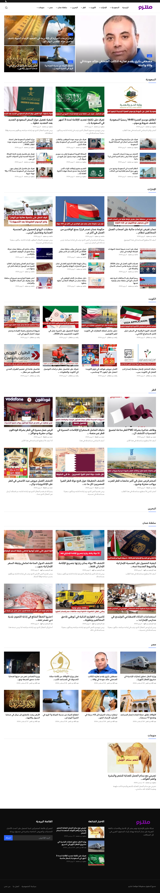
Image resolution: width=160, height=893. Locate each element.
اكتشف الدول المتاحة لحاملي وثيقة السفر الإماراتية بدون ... (30, 565)
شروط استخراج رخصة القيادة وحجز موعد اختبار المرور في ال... (24, 332)
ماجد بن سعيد (151, 236)
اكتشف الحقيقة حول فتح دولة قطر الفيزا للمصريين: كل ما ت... (82, 482)
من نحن (7, 886)
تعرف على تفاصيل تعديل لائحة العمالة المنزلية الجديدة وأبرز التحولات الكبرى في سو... (20, 156)
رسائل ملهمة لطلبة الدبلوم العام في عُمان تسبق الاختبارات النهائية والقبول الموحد (71, 265)
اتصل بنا (16, 886)
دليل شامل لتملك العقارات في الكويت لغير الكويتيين (100, 332)
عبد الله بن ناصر (151, 683)
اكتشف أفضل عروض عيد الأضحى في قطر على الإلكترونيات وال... (30, 482)
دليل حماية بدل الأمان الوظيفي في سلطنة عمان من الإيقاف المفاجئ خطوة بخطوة (71, 280)
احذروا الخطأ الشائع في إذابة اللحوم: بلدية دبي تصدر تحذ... (30, 618)
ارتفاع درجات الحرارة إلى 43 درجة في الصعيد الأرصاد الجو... (101, 716)
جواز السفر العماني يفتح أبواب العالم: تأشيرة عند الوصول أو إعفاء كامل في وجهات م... (20, 266)
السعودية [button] (115, 8)
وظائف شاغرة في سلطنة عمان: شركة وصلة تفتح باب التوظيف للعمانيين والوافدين (21, 251)
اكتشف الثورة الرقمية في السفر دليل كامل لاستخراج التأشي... (140, 332)
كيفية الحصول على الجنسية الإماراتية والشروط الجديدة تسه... (136, 565)
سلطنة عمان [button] (62, 8)
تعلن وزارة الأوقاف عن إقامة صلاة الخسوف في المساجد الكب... (63, 678)
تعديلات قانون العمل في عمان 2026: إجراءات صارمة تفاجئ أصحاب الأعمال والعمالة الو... (124, 266)
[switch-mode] (6, 1)
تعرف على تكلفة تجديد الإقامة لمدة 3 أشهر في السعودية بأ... (81, 121)
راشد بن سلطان (151, 337)
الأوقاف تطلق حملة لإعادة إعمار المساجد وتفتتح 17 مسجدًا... (138, 716)
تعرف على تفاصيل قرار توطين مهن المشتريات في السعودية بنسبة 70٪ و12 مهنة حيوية (19, 171)
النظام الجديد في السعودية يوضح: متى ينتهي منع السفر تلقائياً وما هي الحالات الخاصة (123, 171)
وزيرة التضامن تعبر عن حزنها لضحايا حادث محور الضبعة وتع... (24, 678)
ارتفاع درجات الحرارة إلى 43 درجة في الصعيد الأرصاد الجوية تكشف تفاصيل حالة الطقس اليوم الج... (40, 40)
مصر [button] (51, 8)
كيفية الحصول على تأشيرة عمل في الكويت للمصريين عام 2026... (63, 332)
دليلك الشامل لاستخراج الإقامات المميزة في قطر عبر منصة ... (80, 431)
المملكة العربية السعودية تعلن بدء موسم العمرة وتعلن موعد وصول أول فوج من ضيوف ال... (71, 156)
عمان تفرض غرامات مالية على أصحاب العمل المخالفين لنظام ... (132, 231)
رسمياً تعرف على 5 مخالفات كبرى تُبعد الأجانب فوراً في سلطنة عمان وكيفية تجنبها (124, 280)
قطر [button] (84, 8)
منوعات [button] (41, 8)
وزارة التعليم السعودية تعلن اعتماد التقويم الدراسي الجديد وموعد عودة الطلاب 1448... (21, 142)
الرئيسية (125, 8)
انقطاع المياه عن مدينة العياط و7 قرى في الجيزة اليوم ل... (58, 67)
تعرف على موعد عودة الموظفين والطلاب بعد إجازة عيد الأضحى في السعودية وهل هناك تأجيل (71, 142)
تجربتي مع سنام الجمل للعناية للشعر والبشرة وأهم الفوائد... (132, 777)
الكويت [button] (93, 8)
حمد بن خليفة (151, 437)
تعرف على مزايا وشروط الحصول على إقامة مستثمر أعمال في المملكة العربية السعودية (123, 142)
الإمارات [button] (104, 8)
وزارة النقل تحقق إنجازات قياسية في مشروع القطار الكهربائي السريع (72, 843)
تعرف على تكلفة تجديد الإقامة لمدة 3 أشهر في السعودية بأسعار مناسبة (71, 857)
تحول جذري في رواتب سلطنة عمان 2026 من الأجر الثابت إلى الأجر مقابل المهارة (72, 251)
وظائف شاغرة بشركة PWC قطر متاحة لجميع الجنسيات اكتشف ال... (132, 431)
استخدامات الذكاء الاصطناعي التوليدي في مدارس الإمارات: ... (133, 618)
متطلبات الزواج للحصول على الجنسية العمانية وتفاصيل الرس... (33, 231)
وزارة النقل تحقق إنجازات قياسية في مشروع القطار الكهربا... (140, 678)
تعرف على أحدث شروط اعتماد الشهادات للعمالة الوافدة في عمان (123, 250)
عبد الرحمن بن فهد (149, 570)
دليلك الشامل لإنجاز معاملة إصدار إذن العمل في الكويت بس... (139, 370)
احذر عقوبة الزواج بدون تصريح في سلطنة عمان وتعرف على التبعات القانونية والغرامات (19, 280)
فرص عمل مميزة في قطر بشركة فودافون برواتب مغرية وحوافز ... (31, 431)
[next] (152, 44)
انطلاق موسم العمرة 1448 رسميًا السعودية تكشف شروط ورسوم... (133, 121)
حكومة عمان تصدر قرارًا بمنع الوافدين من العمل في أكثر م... (82, 231)
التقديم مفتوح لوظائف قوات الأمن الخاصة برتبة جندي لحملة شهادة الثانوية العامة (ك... (71, 171)
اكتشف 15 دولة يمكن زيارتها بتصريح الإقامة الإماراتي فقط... (81, 565)
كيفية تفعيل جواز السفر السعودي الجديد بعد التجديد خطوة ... (30, 121)
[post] (115, 43)
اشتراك (8, 838)
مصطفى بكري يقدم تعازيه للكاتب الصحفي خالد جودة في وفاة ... (102, 678)
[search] (6, 7)
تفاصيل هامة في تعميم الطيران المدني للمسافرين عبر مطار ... (23, 370)
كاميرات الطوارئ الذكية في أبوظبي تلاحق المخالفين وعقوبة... (82, 618)
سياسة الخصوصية (29, 886)
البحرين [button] (75, 8)
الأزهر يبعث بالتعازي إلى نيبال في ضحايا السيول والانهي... (23, 67)
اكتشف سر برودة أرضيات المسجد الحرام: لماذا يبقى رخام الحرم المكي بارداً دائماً (123, 156)
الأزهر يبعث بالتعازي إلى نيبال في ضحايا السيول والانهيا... (23, 716)
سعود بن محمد (150, 127)
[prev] (79, 44)
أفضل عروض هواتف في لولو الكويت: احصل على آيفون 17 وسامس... (101, 370)
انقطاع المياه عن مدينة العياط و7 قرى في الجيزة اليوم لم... (60, 716)
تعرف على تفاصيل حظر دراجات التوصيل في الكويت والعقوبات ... (61, 370)
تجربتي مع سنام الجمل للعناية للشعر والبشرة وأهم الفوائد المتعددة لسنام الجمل (71, 830)
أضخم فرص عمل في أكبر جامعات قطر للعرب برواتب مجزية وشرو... (132, 482)
